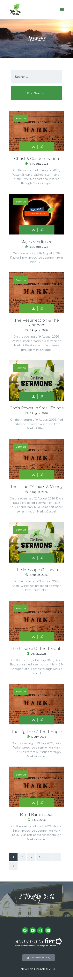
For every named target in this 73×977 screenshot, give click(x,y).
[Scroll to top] (66, 968)
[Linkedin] (48, 930)
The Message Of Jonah (36, 569)
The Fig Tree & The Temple (36, 731)
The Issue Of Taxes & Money (37, 486)
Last (13, 866)
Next (57, 857)
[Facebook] (25, 930)
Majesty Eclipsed (36, 241)
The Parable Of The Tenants (36, 648)
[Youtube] (33, 930)
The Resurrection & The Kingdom (36, 322)
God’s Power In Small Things (37, 408)
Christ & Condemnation (36, 158)
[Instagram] (40, 930)
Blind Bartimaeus (36, 814)
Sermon (21, 118)
